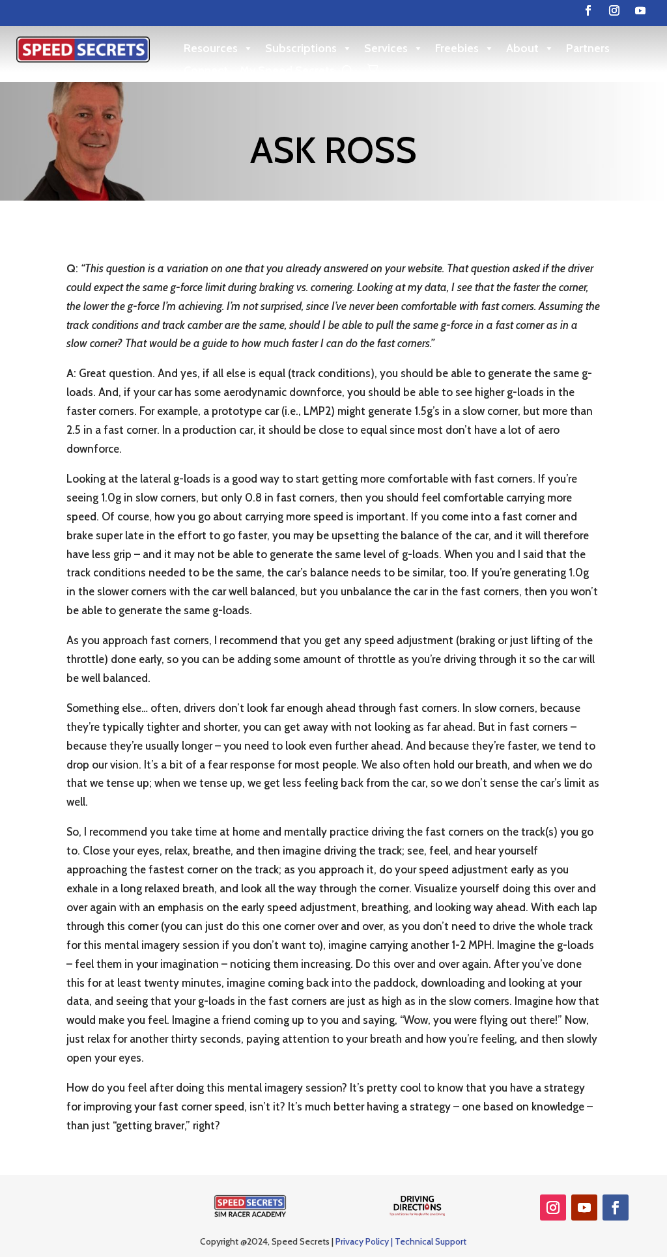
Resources (211, 48)
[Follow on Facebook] (588, 10)
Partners (588, 48)
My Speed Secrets (287, 70)
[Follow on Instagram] (614, 10)
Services (386, 48)
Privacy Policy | (365, 1241)
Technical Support (430, 1241)
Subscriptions (301, 48)
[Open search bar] (347, 70)
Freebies (457, 48)
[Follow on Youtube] (640, 10)
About (522, 48)
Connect (206, 70)
